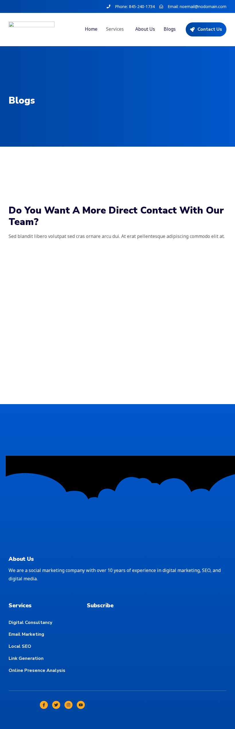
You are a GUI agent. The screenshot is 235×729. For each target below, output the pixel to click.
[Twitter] (56, 705)
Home (91, 29)
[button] (116, 29)
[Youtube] (81, 705)
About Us (145, 29)
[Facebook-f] (44, 705)
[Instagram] (68, 705)
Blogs (170, 29)
